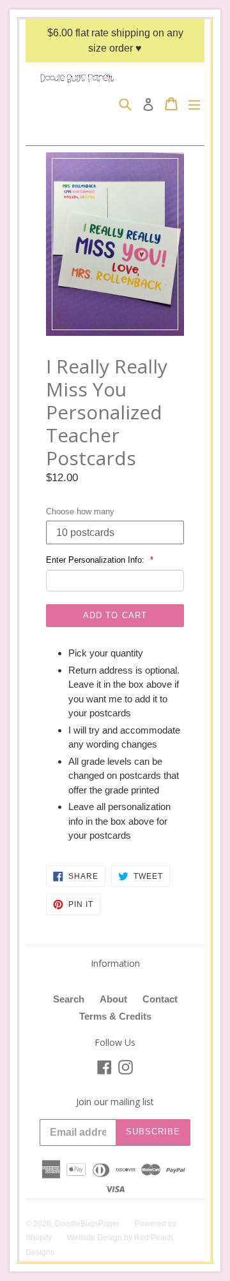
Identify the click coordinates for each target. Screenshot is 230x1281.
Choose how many (80, 511)
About (113, 999)
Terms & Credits (115, 1016)
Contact (160, 999)
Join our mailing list (115, 1102)
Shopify (39, 1237)
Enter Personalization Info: (96, 560)
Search (68, 999)
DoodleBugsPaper (87, 1223)
